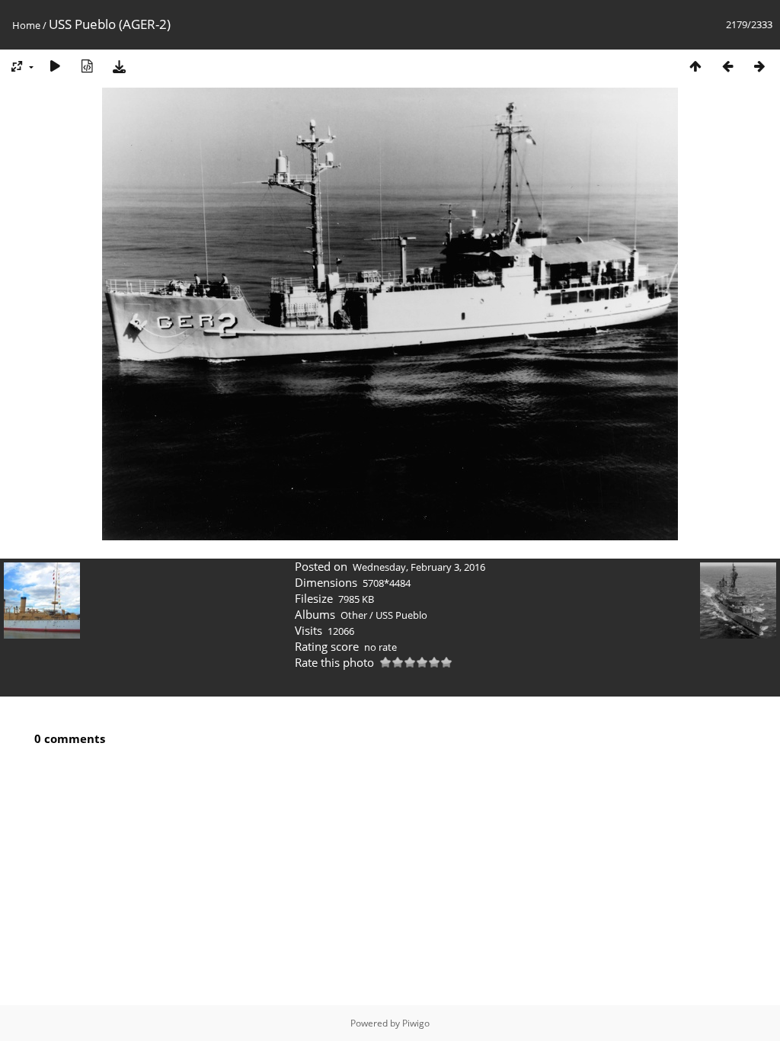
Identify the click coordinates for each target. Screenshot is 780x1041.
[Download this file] (119, 66)
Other (353, 615)
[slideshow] (55, 66)
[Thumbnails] (695, 66)
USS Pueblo (401, 615)
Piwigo (416, 1023)
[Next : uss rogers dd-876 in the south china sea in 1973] (759, 66)
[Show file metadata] (87, 66)
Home (26, 25)
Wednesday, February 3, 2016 (419, 567)
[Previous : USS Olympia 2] (727, 66)
